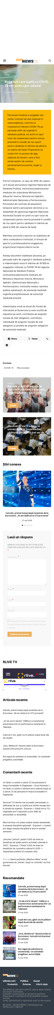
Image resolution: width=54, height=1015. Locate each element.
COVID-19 (9, 368)
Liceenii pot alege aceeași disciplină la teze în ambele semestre (27, 828)
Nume (10, 588)
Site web (11, 610)
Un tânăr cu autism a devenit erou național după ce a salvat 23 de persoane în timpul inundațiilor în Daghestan (27, 791)
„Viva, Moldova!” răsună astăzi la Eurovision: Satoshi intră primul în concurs (34, 936)
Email (10, 599)
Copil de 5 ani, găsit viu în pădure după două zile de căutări (34, 921)
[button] (22, 525)
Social (7, 75)
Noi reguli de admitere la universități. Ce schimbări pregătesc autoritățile (30, 951)
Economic (12, 984)
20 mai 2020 (10, 92)
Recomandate (23, 368)
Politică (24, 981)
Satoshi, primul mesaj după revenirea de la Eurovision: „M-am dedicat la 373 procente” (27, 514)
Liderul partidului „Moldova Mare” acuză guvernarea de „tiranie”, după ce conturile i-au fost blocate (26, 862)
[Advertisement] (27, 28)
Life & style (42, 984)
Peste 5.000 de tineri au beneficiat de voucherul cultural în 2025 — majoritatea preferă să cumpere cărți (23, 848)
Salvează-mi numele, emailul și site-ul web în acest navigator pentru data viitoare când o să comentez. (26, 624)
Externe (27, 984)
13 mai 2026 (23, 926)
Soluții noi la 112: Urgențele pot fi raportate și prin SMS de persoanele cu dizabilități (26, 811)
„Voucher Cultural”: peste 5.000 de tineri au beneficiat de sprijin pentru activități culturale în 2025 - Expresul (25, 842)
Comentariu (12, 557)
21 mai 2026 (27, 520)
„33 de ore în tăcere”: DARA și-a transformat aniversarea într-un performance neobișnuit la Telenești (24, 724)
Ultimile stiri (9, 981)
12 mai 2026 (23, 942)
